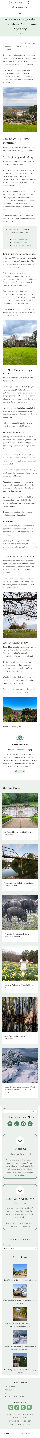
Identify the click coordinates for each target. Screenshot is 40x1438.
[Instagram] (10, 1407)
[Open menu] (20, 13)
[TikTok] (16, 1407)
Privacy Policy (9, 1386)
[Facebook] (23, 1407)
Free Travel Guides (20, 1424)
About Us (28, 1414)
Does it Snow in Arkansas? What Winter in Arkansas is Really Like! (19, 1090)
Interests (27, 1421)
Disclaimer (8, 1393)
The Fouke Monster (19, 242)
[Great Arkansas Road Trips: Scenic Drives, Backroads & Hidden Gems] (20, 1314)
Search (5, 1108)
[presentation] (20, 810)
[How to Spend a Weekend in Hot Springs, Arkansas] (20, 1360)
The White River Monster (21, 245)
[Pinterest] (29, 1407)
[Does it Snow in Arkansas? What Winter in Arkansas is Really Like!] (20, 1337)
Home (10, 1414)
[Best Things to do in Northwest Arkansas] (20, 1271)
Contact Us (13, 1421)
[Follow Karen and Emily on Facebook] (16, 771)
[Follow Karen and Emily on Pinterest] (23, 771)
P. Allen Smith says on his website (15, 579)
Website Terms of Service (14, 1397)
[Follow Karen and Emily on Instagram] (20, 771)
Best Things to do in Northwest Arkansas (20, 1280)
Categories (7, 1245)
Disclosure (8, 1390)
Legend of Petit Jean (20, 239)
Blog (17, 1414)
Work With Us (20, 1418)
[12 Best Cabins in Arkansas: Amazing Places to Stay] (20, 1291)
